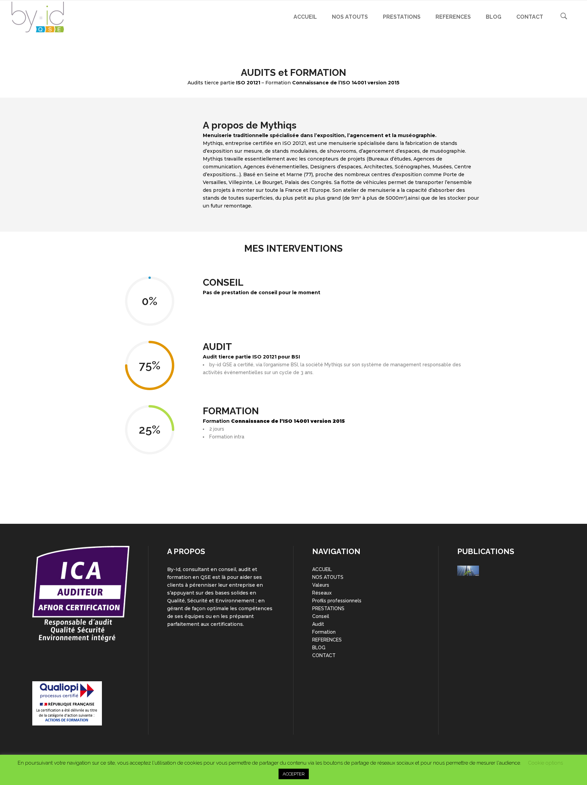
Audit (318, 624)
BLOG (318, 647)
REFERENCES (327, 639)
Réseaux (322, 593)
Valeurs (320, 585)
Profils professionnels (336, 600)
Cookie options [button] (545, 763)
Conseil (320, 616)
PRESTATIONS (328, 608)
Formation (324, 632)
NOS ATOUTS (327, 577)
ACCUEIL (322, 569)
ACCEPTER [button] (294, 773)
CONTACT (324, 655)
